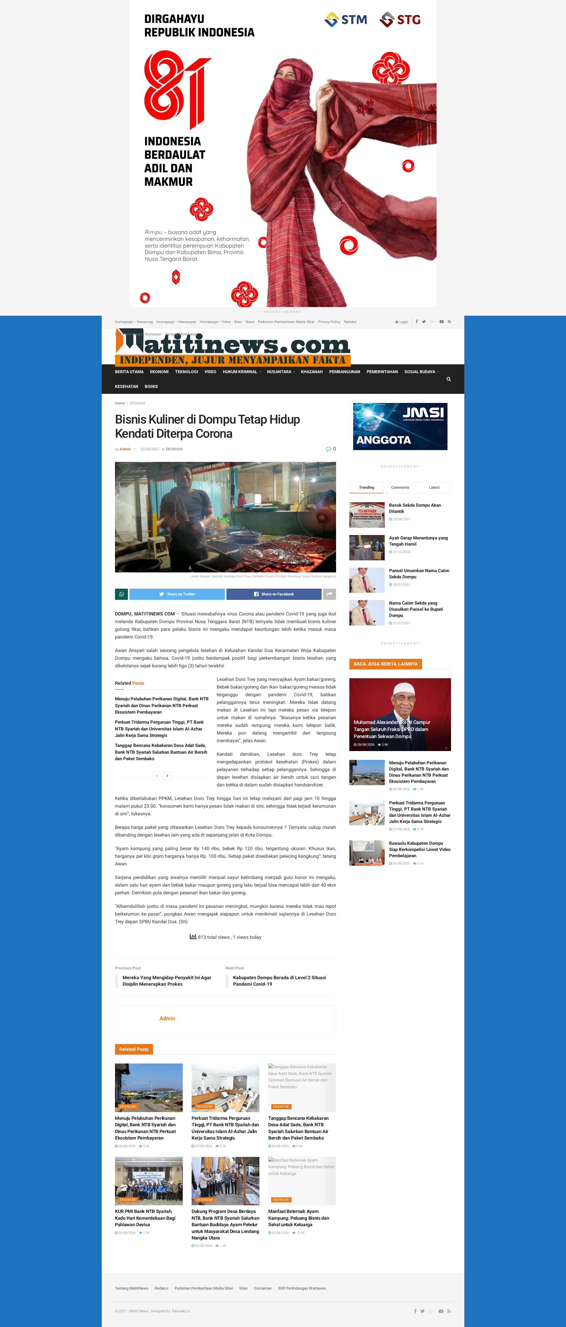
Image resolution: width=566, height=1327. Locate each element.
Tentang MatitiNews (181, 334)
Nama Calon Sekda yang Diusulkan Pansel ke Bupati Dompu (416, 609)
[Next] (167, 776)
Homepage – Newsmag (134, 322)
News (250, 322)
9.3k (299, 1146)
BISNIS (151, 386)
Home (120, 403)
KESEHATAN (126, 386)
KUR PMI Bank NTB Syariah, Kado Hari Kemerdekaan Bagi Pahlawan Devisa (145, 1218)
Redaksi (350, 322)
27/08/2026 (203, 1146)
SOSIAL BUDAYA (419, 371)
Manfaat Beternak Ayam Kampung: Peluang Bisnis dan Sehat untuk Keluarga (298, 1218)
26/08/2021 (149, 449)
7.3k (145, 1146)
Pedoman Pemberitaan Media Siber (286, 322)
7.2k (145, 1233)
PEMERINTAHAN (382, 371)
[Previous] (156, 776)
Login (403, 322)
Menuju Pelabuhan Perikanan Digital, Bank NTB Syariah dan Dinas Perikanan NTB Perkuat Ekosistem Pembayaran (162, 705)
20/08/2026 (127, 1233)
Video (210, 371)
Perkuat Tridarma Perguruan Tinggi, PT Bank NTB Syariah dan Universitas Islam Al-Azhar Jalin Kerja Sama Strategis (159, 729)
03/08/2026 (203, 1246)
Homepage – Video (215, 322)
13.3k (300, 1233)
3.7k (222, 1146)
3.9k (384, 745)
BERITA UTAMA (129, 371)
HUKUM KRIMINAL (240, 371)
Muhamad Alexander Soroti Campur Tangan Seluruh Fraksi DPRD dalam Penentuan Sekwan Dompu (392, 729)
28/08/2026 (127, 1146)
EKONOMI (159, 371)
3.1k (420, 863)
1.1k (222, 1246)
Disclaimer (263, 1288)
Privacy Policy (329, 322)
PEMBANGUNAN (344, 371)
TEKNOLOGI (186, 371)
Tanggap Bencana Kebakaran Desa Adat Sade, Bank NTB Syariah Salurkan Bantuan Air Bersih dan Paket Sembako (161, 752)
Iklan (238, 322)
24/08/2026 (280, 1146)
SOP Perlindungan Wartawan (138, 334)
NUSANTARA (279, 371)
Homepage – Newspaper (176, 322)
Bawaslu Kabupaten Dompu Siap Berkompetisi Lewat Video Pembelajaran (419, 849)
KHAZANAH (312, 371)
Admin (125, 449)
